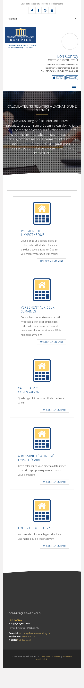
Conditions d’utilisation (51, 656)
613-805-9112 (52, 71)
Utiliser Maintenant (51, 261)
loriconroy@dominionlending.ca (62, 67)
